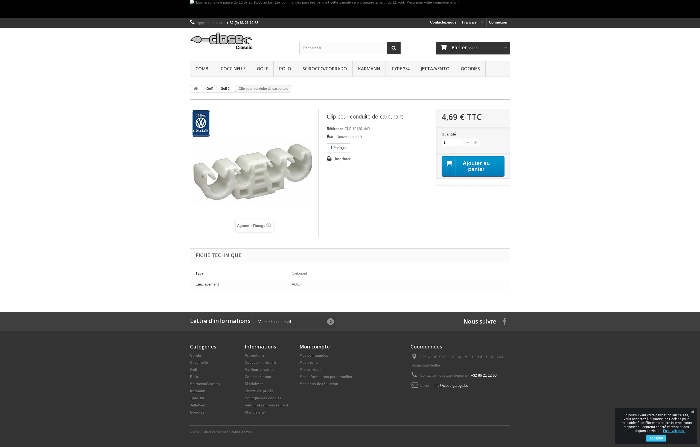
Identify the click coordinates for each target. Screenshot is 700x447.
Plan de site (255, 412)
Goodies (470, 69)
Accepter (656, 438)
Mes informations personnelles (325, 377)
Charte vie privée (259, 391)
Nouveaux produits (261, 363)
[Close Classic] (240, 41)
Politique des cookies (263, 398)
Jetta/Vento (435, 69)
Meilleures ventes (259, 370)
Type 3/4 (400, 69)
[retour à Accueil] (196, 88)
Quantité (449, 134)
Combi (202, 69)
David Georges (240, 432)
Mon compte (314, 346)
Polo (285, 69)
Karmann (369, 69)
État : (331, 137)
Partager (339, 148)
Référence (335, 129)
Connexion (498, 22)
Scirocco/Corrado (324, 69)
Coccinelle (233, 69)
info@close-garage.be (451, 385)
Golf (262, 69)
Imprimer (343, 159)
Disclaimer (254, 384)
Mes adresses (310, 370)
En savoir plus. (674, 431)
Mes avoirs (308, 363)
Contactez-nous (443, 22)
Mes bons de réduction (318, 384)
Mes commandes (313, 355)
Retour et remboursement (266, 405)
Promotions (255, 355)
